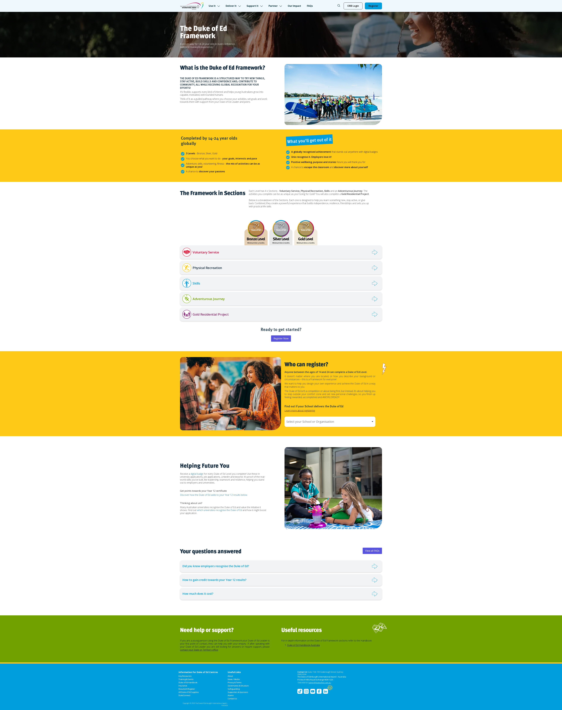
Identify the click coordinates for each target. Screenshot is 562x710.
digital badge (197, 473)
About (230, 676)
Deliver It (231, 5)
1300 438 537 (302, 682)
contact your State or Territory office (199, 649)
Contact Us (232, 698)
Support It (252, 5)
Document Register (187, 689)
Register (373, 5)
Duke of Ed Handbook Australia (303, 645)
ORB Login (353, 5)
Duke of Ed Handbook (188, 682)
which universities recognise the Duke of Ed (219, 510)
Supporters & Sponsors (238, 692)
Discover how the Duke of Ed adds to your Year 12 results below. (214, 495)
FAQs (310, 5)
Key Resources (185, 676)
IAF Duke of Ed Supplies (189, 692)
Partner (273, 5)
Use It (212, 5)
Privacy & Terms (234, 682)
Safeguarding (234, 689)
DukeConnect (184, 695)
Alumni (231, 695)
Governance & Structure (238, 685)
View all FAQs (372, 550)
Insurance (183, 685)
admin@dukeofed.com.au (320, 682)
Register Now (281, 338)
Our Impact (294, 5)
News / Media (234, 679)
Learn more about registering (300, 410)
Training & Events (186, 679)
